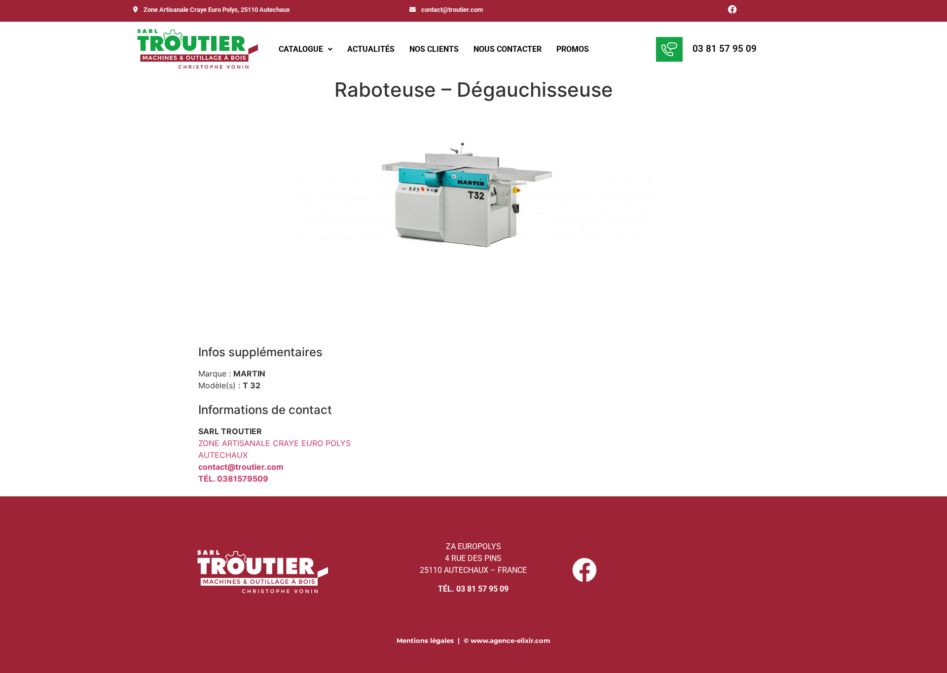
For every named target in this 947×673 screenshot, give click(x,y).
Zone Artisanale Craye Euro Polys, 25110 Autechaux (216, 9)
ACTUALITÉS (371, 49)
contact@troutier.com (451, 9)
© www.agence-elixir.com (507, 640)
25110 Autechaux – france (473, 570)
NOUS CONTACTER (508, 49)
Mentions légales (425, 640)
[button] (305, 49)
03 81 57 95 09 (724, 48)
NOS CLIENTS (434, 49)
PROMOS (572, 49)
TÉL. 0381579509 (233, 479)
